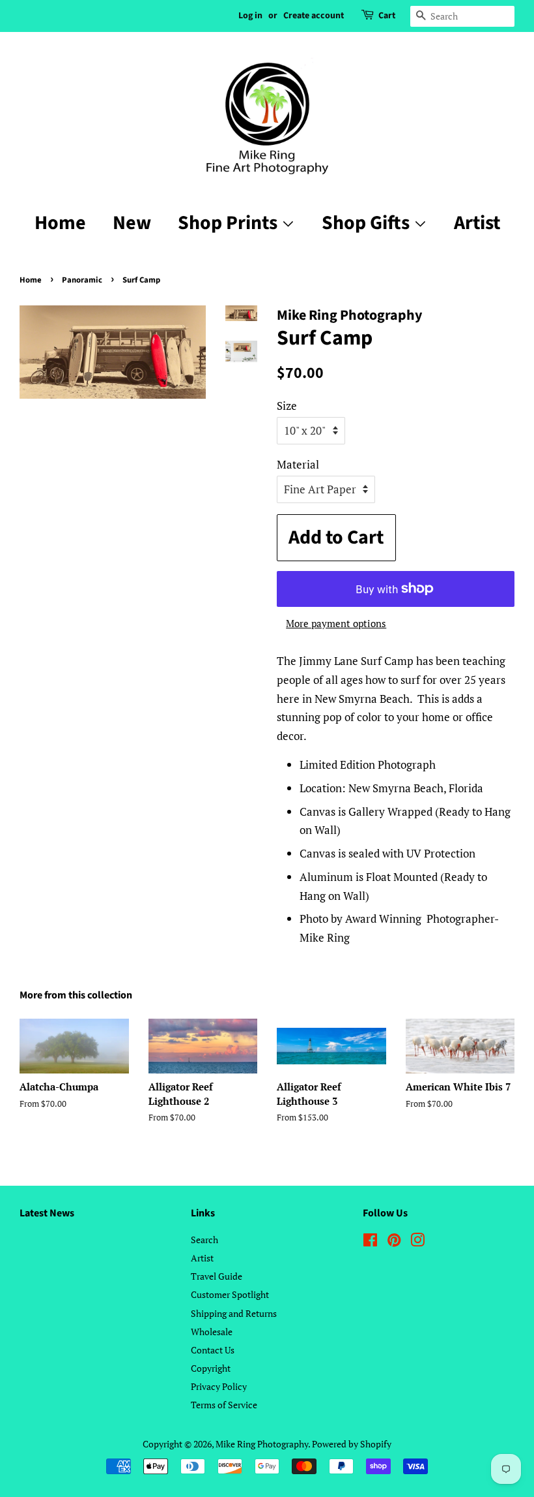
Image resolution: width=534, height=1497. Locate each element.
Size (287, 405)
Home (60, 223)
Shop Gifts (368, 223)
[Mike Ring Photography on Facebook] (370, 1242)
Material (298, 464)
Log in (250, 15)
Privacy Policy (219, 1386)
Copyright (211, 1368)
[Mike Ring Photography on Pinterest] (394, 1242)
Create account (313, 15)
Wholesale (211, 1331)
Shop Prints (229, 223)
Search (204, 1239)
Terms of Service (224, 1404)
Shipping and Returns (234, 1313)
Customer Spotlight (230, 1294)
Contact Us (212, 1350)
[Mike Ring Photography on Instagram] (417, 1242)
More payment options (336, 623)
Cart (386, 15)
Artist (477, 223)
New (132, 223)
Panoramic (82, 280)
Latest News (47, 1213)
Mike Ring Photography (262, 1444)
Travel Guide (216, 1276)
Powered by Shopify (351, 1444)
